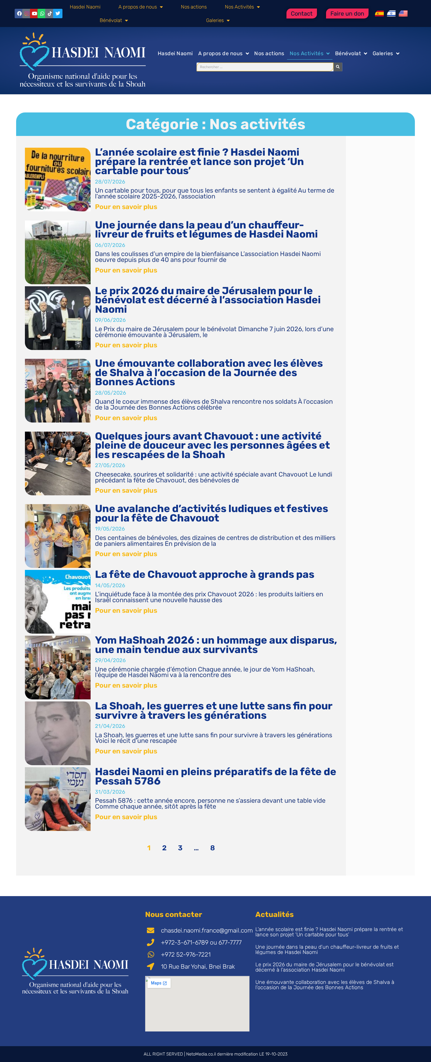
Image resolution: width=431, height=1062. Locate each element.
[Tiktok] (50, 13)
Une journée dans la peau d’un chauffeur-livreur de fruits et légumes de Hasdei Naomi (206, 229)
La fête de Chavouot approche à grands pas (204, 574)
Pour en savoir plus (126, 207)
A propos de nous (137, 7)
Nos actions (194, 7)
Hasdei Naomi (85, 7)
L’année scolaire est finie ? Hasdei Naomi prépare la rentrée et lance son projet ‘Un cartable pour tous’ (199, 161)
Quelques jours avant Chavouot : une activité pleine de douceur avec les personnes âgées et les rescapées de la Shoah (212, 445)
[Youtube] (34, 13)
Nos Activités (239, 7)
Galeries (215, 20)
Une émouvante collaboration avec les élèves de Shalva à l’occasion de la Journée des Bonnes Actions (209, 372)
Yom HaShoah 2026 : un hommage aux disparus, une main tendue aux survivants (216, 645)
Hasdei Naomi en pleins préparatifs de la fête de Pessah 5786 (215, 776)
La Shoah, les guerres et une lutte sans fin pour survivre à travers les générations (213, 710)
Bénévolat (111, 20)
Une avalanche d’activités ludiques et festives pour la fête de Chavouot (211, 513)
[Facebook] (19, 13)
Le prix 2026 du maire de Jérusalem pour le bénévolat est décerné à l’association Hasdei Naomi (208, 300)
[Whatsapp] (42, 13)
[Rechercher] (337, 67)
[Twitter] (57, 13)
